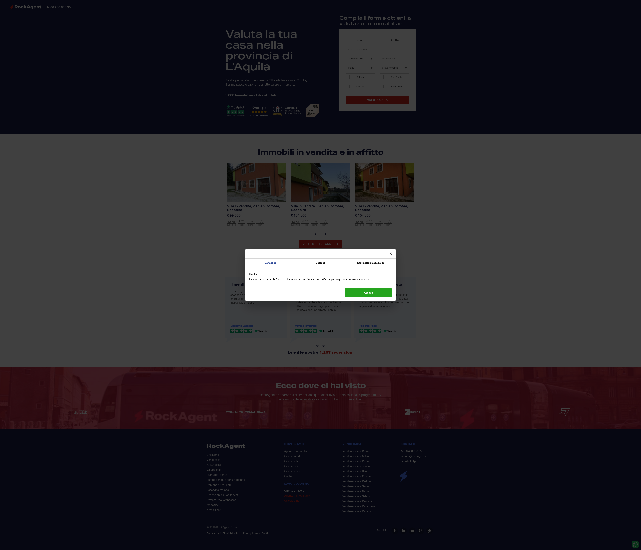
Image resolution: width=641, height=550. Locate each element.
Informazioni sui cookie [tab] (370, 263)
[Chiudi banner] (391, 253)
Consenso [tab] (270, 263)
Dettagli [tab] (320, 263)
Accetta (368, 292)
